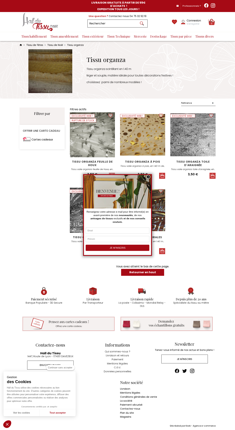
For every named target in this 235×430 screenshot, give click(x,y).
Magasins (125, 416)
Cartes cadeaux (42, 140)
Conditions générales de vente (138, 397)
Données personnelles (117, 371)
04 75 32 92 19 (138, 16)
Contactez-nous (130, 408)
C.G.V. (117, 367)
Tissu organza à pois (142, 162)
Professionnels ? (192, 6)
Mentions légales (117, 363)
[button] (7, 424)
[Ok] (141, 23)
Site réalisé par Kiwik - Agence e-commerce (193, 425)
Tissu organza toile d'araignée (193, 163)
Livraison (125, 389)
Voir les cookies (21, 412)
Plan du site (127, 413)
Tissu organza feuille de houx (92, 163)
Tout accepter (58, 412)
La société (126, 401)
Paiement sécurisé (131, 404)
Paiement (117, 359)
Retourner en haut (142, 272)
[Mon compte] (183, 22)
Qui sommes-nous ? (117, 351)
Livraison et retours (117, 355)
